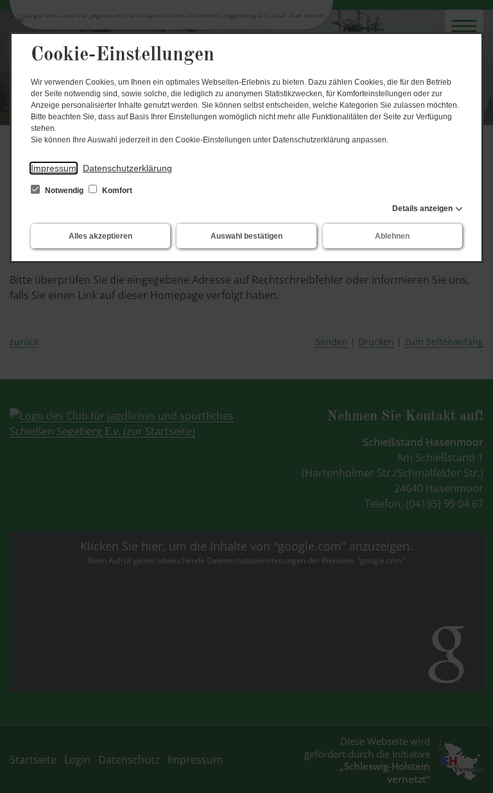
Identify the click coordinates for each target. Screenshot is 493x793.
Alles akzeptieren (100, 236)
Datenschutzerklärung (127, 168)
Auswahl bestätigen (246, 236)
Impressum (53, 168)
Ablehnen (392, 236)
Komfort (116, 190)
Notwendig (64, 190)
